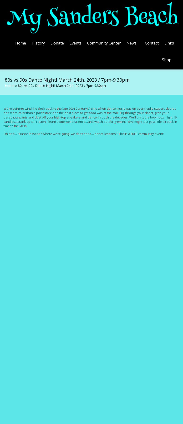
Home (20, 43)
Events (75, 43)
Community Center (104, 43)
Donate (57, 43)
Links (169, 43)
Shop (166, 59)
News (132, 43)
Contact (152, 43)
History (38, 43)
